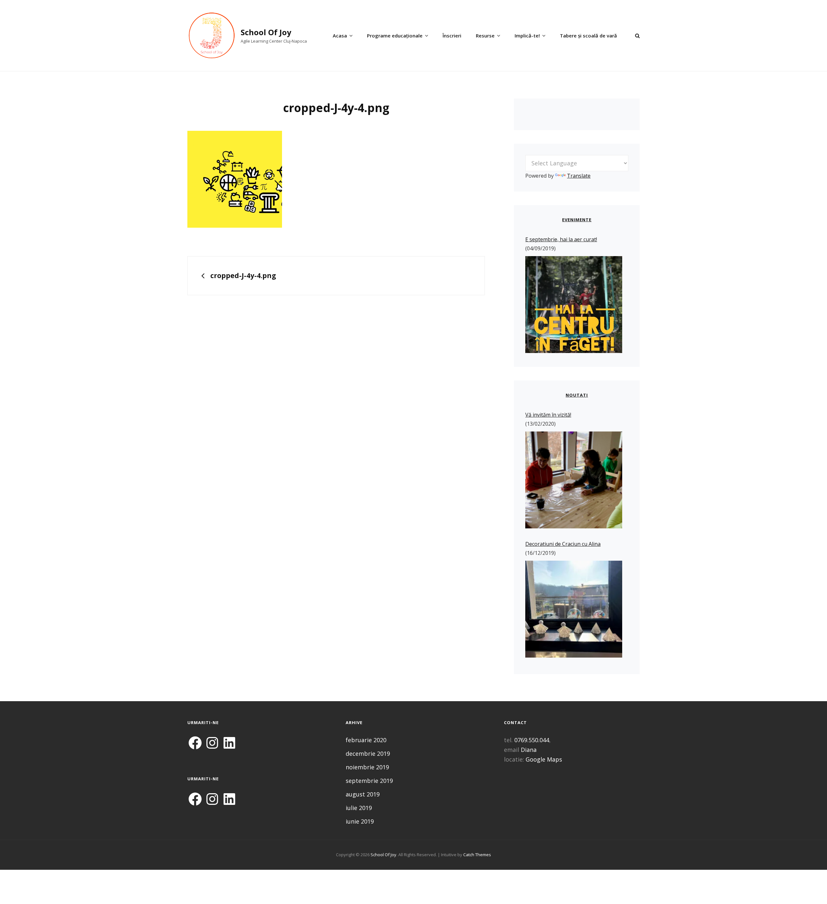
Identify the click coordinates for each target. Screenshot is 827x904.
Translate (579, 175)
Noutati (577, 395)
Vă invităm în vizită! (548, 414)
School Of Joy (266, 32)
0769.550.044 (531, 740)
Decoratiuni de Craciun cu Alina (563, 543)
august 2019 (363, 794)
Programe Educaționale (395, 35)
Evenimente (576, 220)
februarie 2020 (366, 740)
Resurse (485, 35)
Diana (529, 749)
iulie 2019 (359, 808)
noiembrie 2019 (367, 767)
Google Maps (544, 759)
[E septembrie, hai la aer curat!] (573, 304)
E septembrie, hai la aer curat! (561, 239)
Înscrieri (452, 35)
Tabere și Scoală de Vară (588, 35)
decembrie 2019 (368, 753)
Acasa (340, 35)
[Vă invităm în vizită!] (573, 481)
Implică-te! (527, 35)
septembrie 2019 (369, 781)
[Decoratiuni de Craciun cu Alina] (573, 610)
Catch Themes (477, 854)
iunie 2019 (360, 821)
